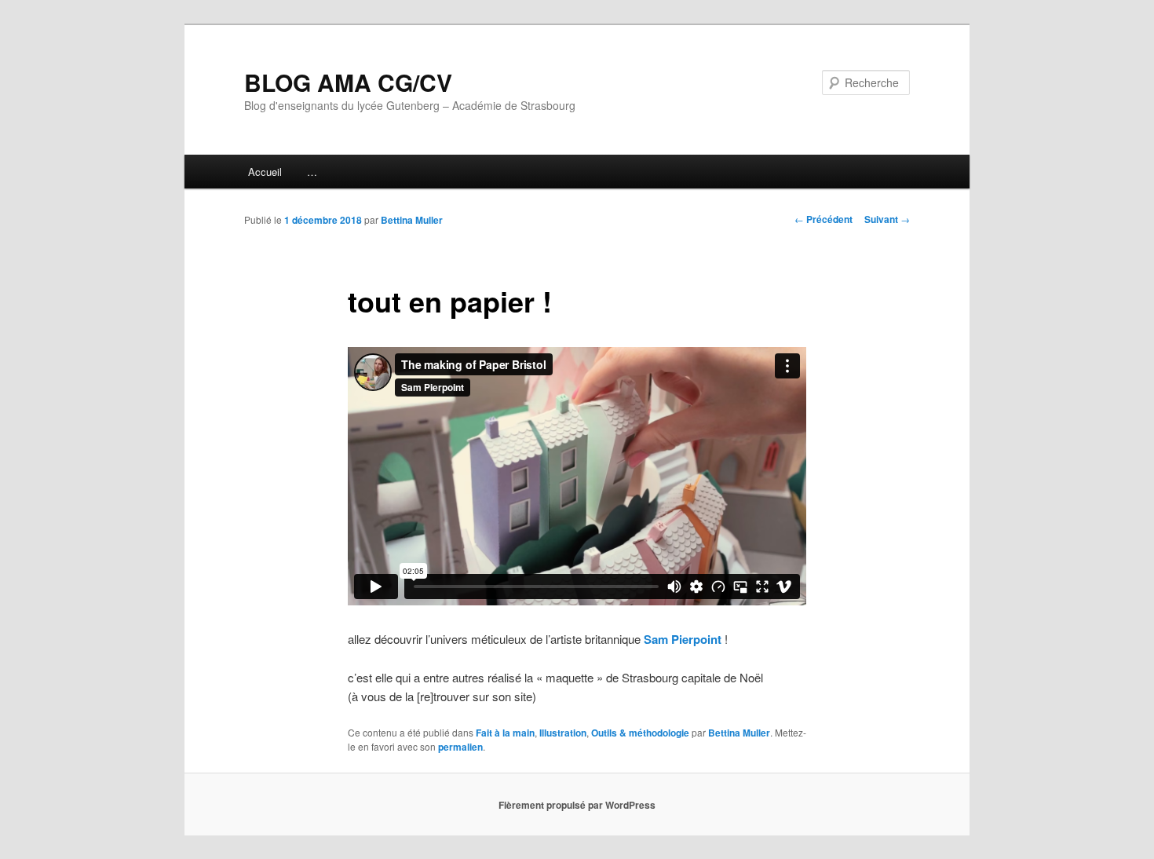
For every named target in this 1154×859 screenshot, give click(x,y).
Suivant (887, 219)
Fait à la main (505, 733)
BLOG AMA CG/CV (348, 82)
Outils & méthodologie (640, 733)
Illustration (562, 733)
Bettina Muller (412, 220)
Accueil (265, 171)
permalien (460, 747)
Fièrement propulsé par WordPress (577, 805)
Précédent (823, 219)
